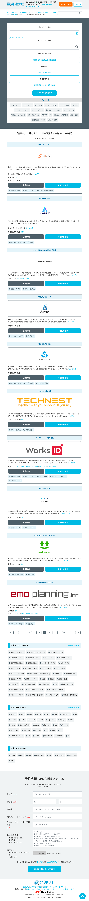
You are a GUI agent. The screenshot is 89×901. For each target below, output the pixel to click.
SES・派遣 (74, 115)
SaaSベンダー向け (43, 889)
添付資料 (11, 849)
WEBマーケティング (18, 115)
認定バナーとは (58, 889)
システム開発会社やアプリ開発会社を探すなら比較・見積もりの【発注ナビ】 (29, 12)
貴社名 (10, 794)
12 (59, 632)
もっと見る (35, 174)
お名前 (10, 801)
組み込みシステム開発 (53, 110)
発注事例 (53, 2)
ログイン (78, 4)
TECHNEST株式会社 (44, 391)
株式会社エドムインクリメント (44, 536)
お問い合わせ (69, 889)
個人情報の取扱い (53, 862)
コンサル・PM (69, 110)
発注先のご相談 (65, 4)
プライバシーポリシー (57, 887)
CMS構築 (75, 105)
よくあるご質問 (35, 887)
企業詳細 (26, 185)
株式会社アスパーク (44, 297)
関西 (27, 279)
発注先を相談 (63, 185)
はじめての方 (31, 2)
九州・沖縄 (52, 466)
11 (54, 632)
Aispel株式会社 (44, 488)
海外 (22, 232)
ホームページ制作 (51, 105)
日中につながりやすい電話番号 (18, 823)
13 (64, 632)
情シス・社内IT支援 (61, 115)
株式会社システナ (44, 144)
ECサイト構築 (64, 105)
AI (51, 115)
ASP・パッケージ (38, 110)
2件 (16, 177)
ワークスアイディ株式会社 (44, 438)
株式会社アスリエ (44, 344)
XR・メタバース (33, 115)
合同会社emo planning (44, 582)
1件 (16, 611)
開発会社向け (30, 889)
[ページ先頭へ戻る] (82, 896)
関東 (22, 466)
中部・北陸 (20, 279)
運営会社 (26, 887)
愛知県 (15, 14)
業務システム (15, 105)
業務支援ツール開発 (38, 120)
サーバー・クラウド (22, 110)
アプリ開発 (38, 105)
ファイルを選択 (39, 853)
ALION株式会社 (44, 198)
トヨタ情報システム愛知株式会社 (44, 250)
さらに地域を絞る (17, 37)
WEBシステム (27, 105)
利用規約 (40, 862)
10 (49, 632)
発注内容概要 (12, 835)
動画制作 (44, 115)
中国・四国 (43, 466)
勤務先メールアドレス (16, 816)
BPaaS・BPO (52, 120)
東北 (18, 466)
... (20, 632)
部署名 (10, 809)
